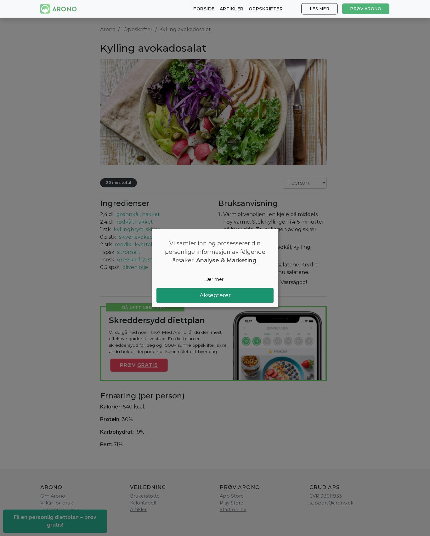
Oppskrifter (266, 8)
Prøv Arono (365, 8)
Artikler (232, 8)
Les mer (320, 8)
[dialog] (215, 268)
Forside (204, 8)
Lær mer (213, 279)
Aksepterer (215, 295)
